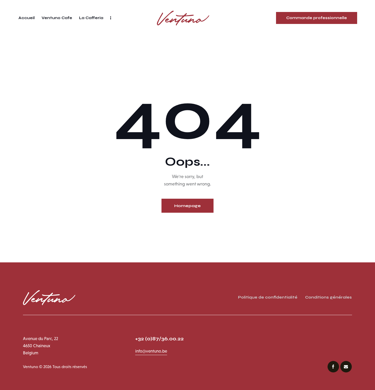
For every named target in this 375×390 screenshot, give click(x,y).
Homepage (187, 205)
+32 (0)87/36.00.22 (160, 339)
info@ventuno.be (151, 351)
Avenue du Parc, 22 (40, 338)
